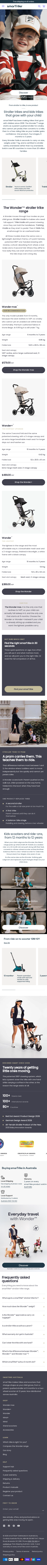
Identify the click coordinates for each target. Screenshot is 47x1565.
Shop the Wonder (23, 591)
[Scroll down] (23, 96)
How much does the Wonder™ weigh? (18, 1306)
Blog (5, 1454)
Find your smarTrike (23, 689)
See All (7, 943)
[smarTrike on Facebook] (9, 1526)
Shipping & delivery (11, 1479)
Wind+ (6, 1417)
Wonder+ (7, 1409)
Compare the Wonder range (16, 1446)
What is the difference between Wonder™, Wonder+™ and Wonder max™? (20, 1352)
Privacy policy (8, 1551)
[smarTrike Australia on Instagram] (4, 1526)
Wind (5, 1421)
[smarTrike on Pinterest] (14, 1526)
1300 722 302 (33, 1541)
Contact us (8, 1495)
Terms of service (22, 1551)
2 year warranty (10, 1475)
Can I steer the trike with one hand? (17, 1342)
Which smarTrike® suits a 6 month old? (18, 1362)
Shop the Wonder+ (23, 482)
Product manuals (10, 1487)
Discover (23, 92)
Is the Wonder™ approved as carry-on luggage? (18, 1316)
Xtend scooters (10, 1426)
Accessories (8, 1430)
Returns (6, 1483)
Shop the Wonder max (23, 370)
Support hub (8, 1466)
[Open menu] (3, 6)
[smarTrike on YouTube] (18, 1526)
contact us (7, 1544)
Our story (7, 1450)
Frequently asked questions (15, 1470)
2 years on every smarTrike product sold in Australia (35, 1184)
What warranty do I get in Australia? (17, 1334)
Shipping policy (9, 1555)
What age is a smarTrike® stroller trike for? (20, 1298)
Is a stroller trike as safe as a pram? (17, 1325)
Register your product (12, 1491)
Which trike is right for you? (15, 1442)
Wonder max (8, 1405)
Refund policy (37, 1551)
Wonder (6, 1413)
